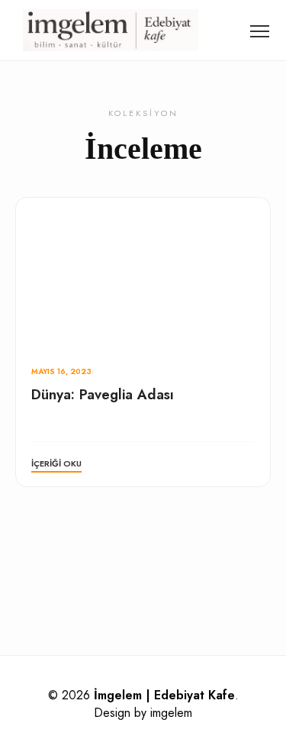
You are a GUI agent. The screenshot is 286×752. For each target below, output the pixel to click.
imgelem (171, 712)
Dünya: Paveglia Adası (102, 394)
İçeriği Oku (56, 463)
